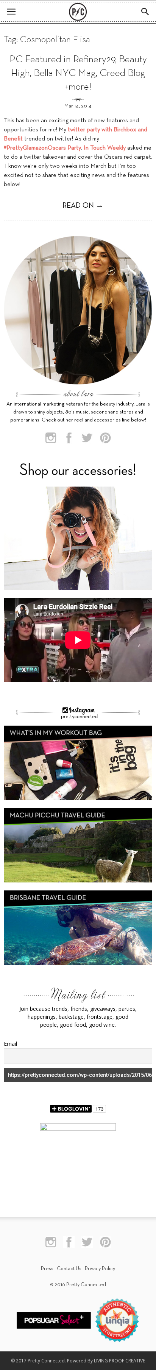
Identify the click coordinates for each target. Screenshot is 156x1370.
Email (10, 1043)
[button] (145, 12)
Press (47, 1268)
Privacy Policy (100, 1268)
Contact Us (69, 1268)
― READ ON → (78, 205)
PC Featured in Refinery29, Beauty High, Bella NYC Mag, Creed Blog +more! (78, 73)
